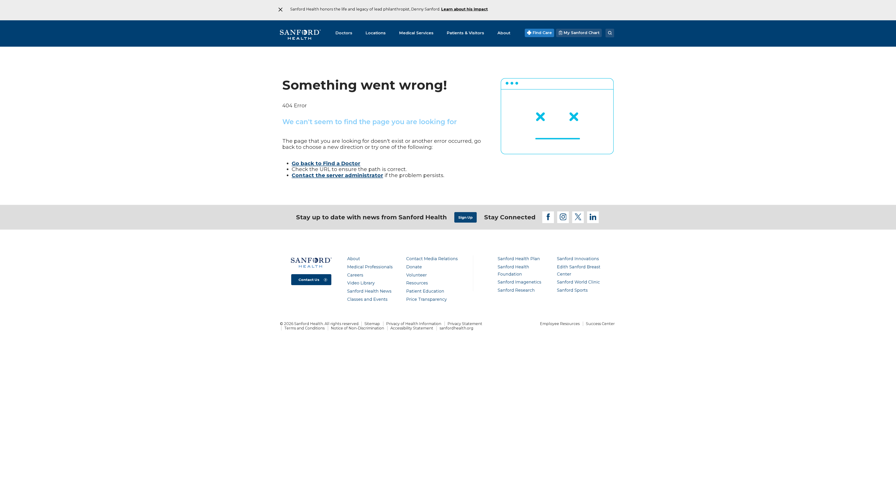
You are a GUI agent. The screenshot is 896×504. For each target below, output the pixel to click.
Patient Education (425, 291)
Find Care (541, 32)
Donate (414, 267)
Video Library (361, 283)
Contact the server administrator (337, 175)
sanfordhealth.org (456, 328)
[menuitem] (344, 33)
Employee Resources (560, 324)
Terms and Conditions (304, 328)
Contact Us (308, 279)
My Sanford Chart (580, 32)
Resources (417, 283)
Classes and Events (367, 299)
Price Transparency (426, 299)
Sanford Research (516, 290)
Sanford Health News (369, 291)
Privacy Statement (465, 324)
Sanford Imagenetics (519, 282)
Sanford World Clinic (578, 282)
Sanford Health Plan (519, 258)
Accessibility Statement (411, 328)
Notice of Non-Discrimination (357, 328)
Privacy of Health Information (413, 324)
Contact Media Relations (432, 258)
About (353, 258)
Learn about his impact (464, 9)
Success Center (600, 324)
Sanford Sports (572, 290)
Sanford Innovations (578, 258)
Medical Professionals (370, 267)
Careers (355, 275)
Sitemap (372, 324)
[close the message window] (280, 9)
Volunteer (416, 275)
